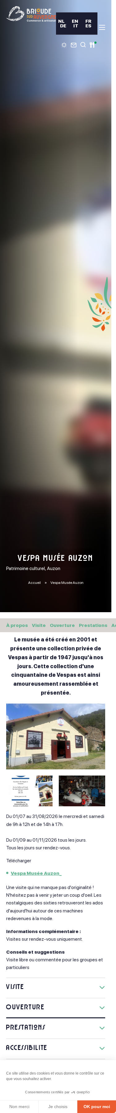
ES (88, 25)
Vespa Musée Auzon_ (36, 873)
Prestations (93, 625)
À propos (17, 625)
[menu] (102, 27)
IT (75, 25)
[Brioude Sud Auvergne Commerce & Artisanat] (31, 14)
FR (88, 21)
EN (75, 21)
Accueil (34, 582)
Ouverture (62, 625)
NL (61, 21)
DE (63, 25)
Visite (39, 625)
